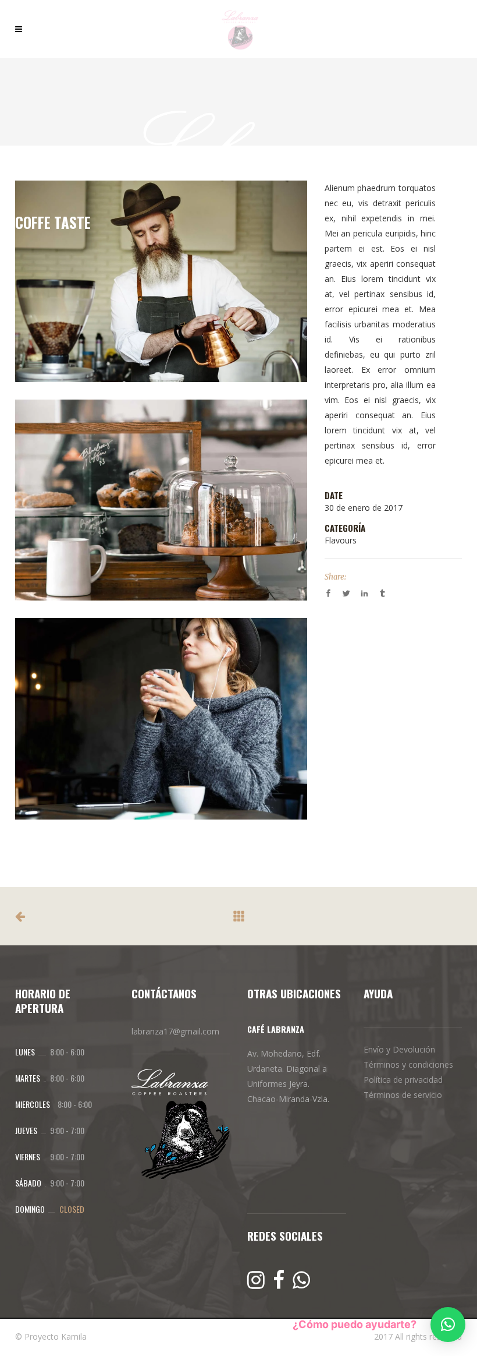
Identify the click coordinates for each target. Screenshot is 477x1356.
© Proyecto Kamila (51, 1336)
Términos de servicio (403, 1094)
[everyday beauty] (161, 719)
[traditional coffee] (161, 281)
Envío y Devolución (399, 1049)
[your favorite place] (161, 500)
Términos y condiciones (408, 1064)
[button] (447, 1324)
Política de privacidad (403, 1079)
